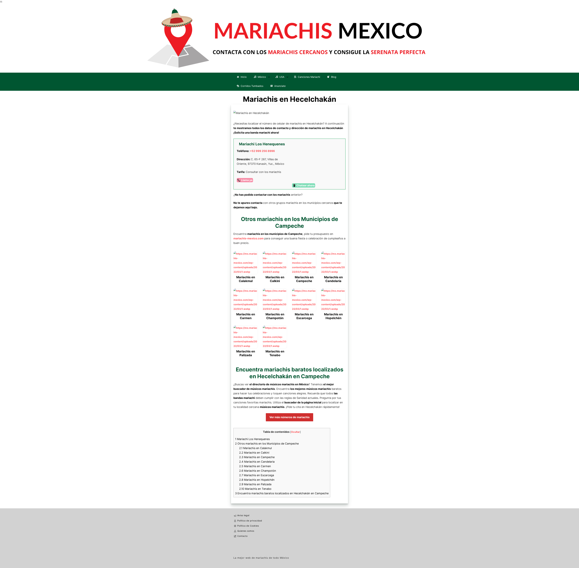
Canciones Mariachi (309, 77)
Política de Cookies (248, 525)
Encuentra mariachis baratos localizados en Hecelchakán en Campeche (282, 493)
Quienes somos (245, 531)
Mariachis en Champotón (257, 470)
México (262, 77)
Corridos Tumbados (252, 86)
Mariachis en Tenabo (255, 488)
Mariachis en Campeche (257, 457)
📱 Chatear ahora (304, 185)
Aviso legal (243, 515)
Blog (333, 77)
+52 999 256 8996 (262, 151)
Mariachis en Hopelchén (257, 479)
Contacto (242, 536)
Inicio (244, 77)
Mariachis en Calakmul (255, 448)
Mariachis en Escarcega (256, 475)
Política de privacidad (249, 520)
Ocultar (295, 431)
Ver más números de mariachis (289, 417)
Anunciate (280, 86)
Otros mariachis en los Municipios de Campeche (267, 443)
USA (281, 77)
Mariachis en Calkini (254, 452)
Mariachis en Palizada (255, 484)
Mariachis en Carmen (255, 466)
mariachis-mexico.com (248, 238)
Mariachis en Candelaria (257, 461)
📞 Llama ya (244, 180)
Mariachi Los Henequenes (252, 439)
